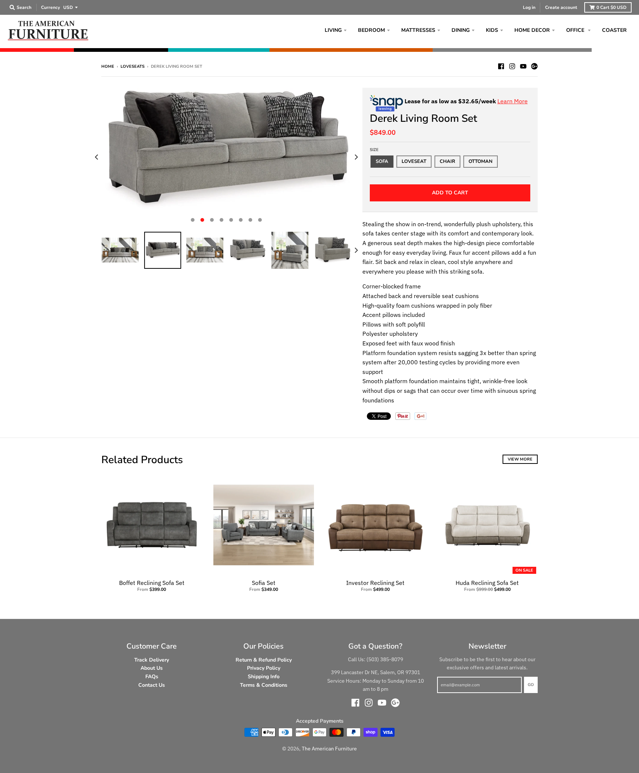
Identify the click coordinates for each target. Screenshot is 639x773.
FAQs (151, 676)
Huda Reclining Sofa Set (487, 582)
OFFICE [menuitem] (576, 30)
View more (520, 459)
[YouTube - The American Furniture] (523, 66)
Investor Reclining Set (375, 582)
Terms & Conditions (263, 685)
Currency (50, 7)
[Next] (355, 157)
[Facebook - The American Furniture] (501, 66)
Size (374, 150)
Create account (561, 7)
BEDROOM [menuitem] (371, 30)
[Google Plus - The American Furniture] (534, 66)
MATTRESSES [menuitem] (418, 30)
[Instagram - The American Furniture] (512, 66)
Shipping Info (264, 676)
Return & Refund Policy (264, 659)
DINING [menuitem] (461, 30)
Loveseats (133, 66)
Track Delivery (151, 659)
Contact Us (151, 685)
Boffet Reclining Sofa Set (152, 582)
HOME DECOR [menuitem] (532, 30)
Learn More (512, 101)
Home (107, 66)
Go (531, 684)
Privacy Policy (263, 668)
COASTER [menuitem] (614, 30)
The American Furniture (329, 748)
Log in (529, 7)
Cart (611, 7)
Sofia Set (263, 582)
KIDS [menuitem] (492, 30)
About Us (152, 668)
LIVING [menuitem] (333, 30)
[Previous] (96, 157)
